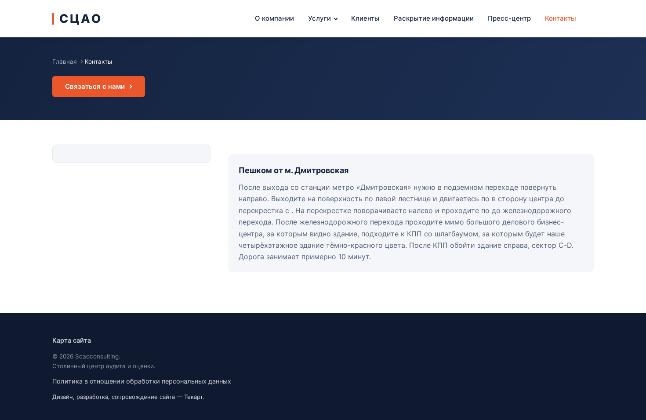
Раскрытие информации (434, 18)
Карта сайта (71, 340)
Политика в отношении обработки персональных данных (141, 381)
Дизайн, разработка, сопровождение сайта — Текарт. (128, 396)
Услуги (319, 18)
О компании (274, 18)
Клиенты (365, 18)
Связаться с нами (95, 86)
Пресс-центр (509, 18)
